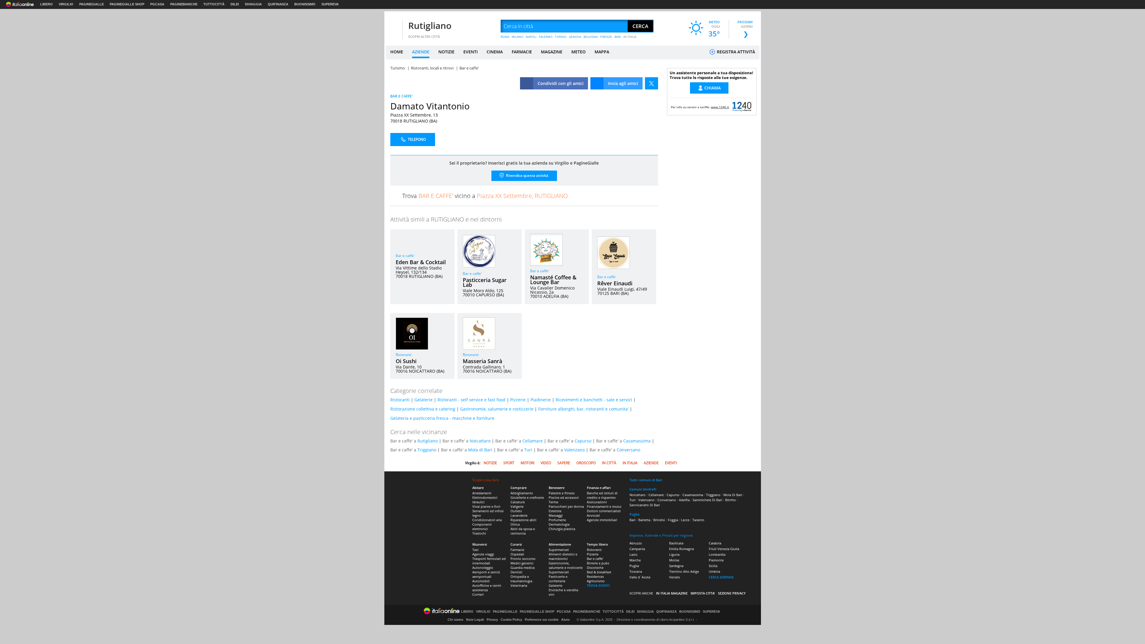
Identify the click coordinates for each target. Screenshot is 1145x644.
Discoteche (595, 567)
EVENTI (470, 52)
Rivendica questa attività (526, 175)
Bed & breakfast (599, 572)
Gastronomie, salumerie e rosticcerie (496, 409)
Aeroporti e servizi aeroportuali (486, 574)
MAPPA (602, 52)
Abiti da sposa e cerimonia (522, 531)
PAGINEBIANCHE (183, 4)
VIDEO (546, 462)
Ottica (515, 524)
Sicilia (713, 566)
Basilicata (676, 543)
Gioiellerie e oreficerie (527, 497)
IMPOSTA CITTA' (703, 593)
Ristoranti (403, 354)
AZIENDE (420, 52)
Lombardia (717, 554)
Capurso (583, 441)
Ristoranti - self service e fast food (471, 399)
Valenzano (574, 450)
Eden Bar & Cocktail (421, 262)
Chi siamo (455, 619)
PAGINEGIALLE (91, 4)
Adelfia (684, 500)
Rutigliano (429, 25)
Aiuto (565, 619)
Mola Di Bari (732, 495)
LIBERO (46, 4)
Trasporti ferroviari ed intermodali (489, 560)
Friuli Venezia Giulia (724, 549)
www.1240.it (720, 107)
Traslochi (479, 533)
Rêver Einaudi (614, 283)
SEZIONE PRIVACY (732, 593)
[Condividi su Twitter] (651, 83)
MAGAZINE (551, 52)
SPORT (508, 462)
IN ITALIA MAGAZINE (672, 593)
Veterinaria (518, 585)
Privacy (492, 619)
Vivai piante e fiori (486, 506)
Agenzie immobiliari (602, 520)
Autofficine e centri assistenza (486, 587)
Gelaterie (423, 399)
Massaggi (556, 515)
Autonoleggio (482, 567)
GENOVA (575, 37)
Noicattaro (480, 441)
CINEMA (495, 52)
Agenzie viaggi (483, 554)
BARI (618, 37)
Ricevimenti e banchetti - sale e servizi (594, 399)
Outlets (516, 511)
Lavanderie (518, 515)
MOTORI (527, 462)
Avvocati (593, 515)
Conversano (628, 450)
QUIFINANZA (278, 4)
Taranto (698, 520)
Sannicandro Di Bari (644, 505)
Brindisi (659, 520)
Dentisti (516, 572)
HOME (396, 52)
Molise (674, 560)
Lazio (633, 554)
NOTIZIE (446, 52)
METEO (578, 52)
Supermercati (559, 549)
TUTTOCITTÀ (214, 4)
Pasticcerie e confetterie (558, 578)
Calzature (517, 502)
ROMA (505, 37)
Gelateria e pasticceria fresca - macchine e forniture (442, 418)
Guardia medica (522, 567)
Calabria (715, 543)
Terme (553, 502)
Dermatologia (559, 524)
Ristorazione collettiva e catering (422, 409)
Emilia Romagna (681, 549)
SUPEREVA (330, 4)
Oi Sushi (406, 361)
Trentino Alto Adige (684, 571)
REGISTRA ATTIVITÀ (735, 52)
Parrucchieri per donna (566, 506)
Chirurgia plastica (562, 529)
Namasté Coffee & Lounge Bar (553, 280)
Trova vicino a (485, 196)
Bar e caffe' (405, 255)
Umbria (714, 571)
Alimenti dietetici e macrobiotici (563, 556)
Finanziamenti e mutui (604, 506)
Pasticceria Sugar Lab (485, 282)
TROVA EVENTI (598, 585)
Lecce (685, 520)
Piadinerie (540, 399)
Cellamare (532, 441)
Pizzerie (518, 399)
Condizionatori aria (487, 520)
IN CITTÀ (609, 462)
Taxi (475, 549)
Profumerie (557, 520)
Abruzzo (635, 543)
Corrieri (478, 594)
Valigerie (517, 506)
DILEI (234, 4)
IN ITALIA (630, 37)
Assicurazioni (597, 502)
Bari (632, 520)
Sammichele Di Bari (707, 500)
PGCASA (157, 4)
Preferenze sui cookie (541, 619)
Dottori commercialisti (604, 511)
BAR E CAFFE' (401, 96)
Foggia (673, 520)
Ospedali (517, 554)
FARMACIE (522, 52)
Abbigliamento (521, 493)
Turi (528, 450)
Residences (595, 576)
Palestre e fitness (562, 493)
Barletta (644, 520)
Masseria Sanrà (482, 361)
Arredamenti (481, 493)
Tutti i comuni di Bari (645, 480)
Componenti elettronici (482, 526)
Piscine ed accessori (564, 497)
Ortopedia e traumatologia (521, 578)
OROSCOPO (586, 462)
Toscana (635, 571)
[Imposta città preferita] (393, 26)
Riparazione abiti (523, 520)
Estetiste (555, 511)
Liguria (674, 554)
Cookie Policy (511, 619)
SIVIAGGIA (253, 4)
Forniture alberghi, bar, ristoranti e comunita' (583, 409)
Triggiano (426, 450)
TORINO (561, 37)
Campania (637, 549)
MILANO (517, 37)
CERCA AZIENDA (721, 577)
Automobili (481, 581)
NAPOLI (531, 37)
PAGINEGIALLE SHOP (127, 4)
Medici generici (521, 563)
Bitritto (730, 500)
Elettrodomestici (484, 497)
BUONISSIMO (304, 4)
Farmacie (517, 549)
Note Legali (475, 619)
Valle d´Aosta (639, 577)
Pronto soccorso (523, 558)
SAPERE (563, 462)
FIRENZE (606, 37)
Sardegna (676, 566)
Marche (635, 560)
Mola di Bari (480, 450)
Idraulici (478, 502)
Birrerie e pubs (598, 563)
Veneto (674, 577)
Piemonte (716, 560)
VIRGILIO (66, 4)
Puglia (634, 566)
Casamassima (637, 441)
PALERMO (546, 37)
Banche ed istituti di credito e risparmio (602, 495)
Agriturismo (596, 581)
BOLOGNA (591, 37)
